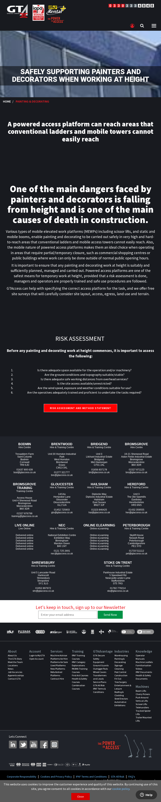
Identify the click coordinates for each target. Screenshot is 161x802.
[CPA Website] (101, 631)
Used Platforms (58, 665)
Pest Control (120, 672)
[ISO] (128, 631)
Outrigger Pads (100, 668)
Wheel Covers (99, 672)
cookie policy (120, 789)
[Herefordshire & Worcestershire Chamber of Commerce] (113, 631)
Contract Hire (57, 678)
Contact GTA (14, 678)
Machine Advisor (58, 655)
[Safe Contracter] (83, 631)
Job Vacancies (15, 672)
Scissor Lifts (141, 704)
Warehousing (121, 655)
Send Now (110, 615)
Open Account (36, 658)
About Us (12, 655)
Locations (13, 665)
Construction (120, 675)
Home (7, 101)
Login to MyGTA (37, 655)
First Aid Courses (80, 675)
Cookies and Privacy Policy (56, 776)
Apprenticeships (16, 675)
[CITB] (40, 631)
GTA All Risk (99, 685)
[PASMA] (24, 631)
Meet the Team (15, 662)
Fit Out (117, 678)
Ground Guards (101, 665)
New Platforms (57, 668)
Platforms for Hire (59, 658)
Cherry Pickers (143, 694)
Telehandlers (142, 707)
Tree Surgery (120, 682)
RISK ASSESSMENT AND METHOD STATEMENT (80, 408)
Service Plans (99, 682)
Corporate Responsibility (21, 776)
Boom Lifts (141, 690)
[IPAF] (11, 631)
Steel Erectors (121, 698)
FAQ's (131, 776)
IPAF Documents (144, 672)
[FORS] (92, 631)
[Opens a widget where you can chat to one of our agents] (146, 795)
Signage (118, 665)
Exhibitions (119, 705)
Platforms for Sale (59, 662)
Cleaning (118, 668)
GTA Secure (99, 655)
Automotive (120, 701)
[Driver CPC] (56, 631)
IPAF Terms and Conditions (91, 776)
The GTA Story (15, 658)
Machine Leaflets (144, 662)
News (10, 668)
